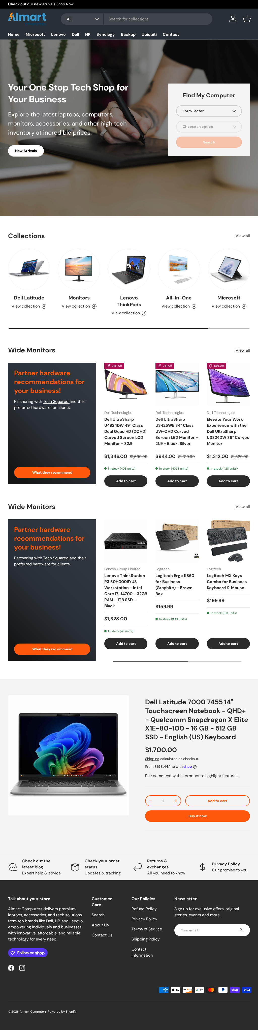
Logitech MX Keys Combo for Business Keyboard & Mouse (227, 581)
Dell (75, 34)
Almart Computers (33, 1012)
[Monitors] (79, 269)
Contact (171, 34)
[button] (246, 18)
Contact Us (102, 935)
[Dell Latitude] (29, 269)
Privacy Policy (144, 919)
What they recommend (52, 472)
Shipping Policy (146, 939)
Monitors (79, 298)
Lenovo (58, 34)
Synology (105, 34)
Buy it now (197, 816)
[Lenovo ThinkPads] (129, 269)
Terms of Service (147, 929)
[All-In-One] (179, 269)
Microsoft (35, 34)
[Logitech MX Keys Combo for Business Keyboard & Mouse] (228, 540)
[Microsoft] (229, 269)
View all (243, 235)
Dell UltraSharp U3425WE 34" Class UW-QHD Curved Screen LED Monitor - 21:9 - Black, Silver (176, 431)
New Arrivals (26, 150)
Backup (128, 34)
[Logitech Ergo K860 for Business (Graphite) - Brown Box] (177, 540)
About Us (100, 925)
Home (14, 34)
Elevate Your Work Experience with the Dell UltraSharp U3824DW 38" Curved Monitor (228, 431)
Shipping (152, 758)
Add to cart (217, 801)
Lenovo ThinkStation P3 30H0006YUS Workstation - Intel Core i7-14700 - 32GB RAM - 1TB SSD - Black (125, 591)
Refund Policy (144, 908)
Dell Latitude (29, 298)
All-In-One (179, 298)
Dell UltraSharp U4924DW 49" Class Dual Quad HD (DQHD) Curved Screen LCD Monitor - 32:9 (125, 431)
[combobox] (137, 19)
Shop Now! (65, 4)
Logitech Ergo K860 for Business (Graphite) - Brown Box (174, 584)
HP (87, 34)
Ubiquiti (149, 34)
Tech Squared (56, 401)
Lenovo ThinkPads (129, 301)
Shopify (71, 1012)
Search (98, 915)
